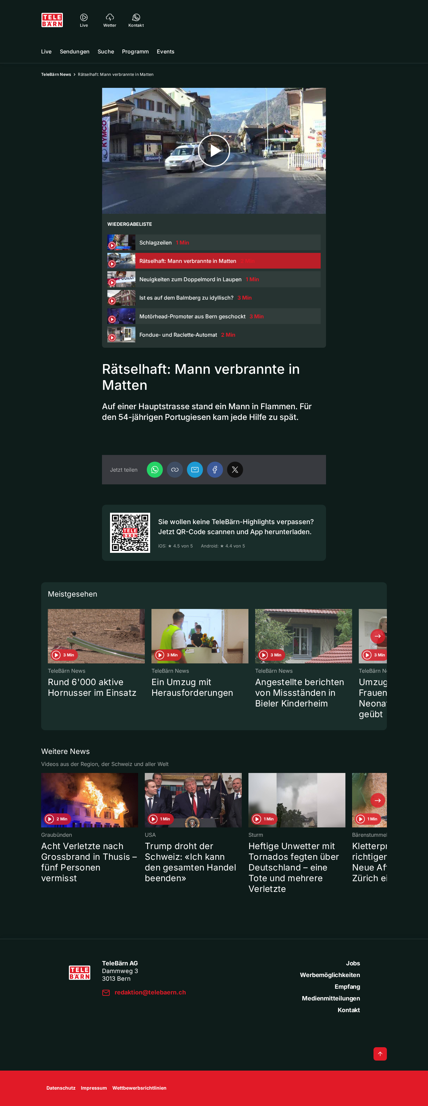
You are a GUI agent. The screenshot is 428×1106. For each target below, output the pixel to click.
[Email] (195, 470)
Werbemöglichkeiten (330, 974)
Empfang (347, 986)
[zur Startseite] (52, 20)
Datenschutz (61, 1088)
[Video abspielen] (214, 151)
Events (166, 51)
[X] (235, 470)
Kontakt (349, 1009)
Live (46, 51)
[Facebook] (215, 470)
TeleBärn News (56, 74)
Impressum (94, 1088)
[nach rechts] (377, 636)
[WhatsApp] (155, 470)
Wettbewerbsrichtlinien (139, 1088)
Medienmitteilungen (331, 998)
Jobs (353, 963)
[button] (175, 470)
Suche (106, 51)
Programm (135, 51)
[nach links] (50, 636)
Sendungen (75, 51)
